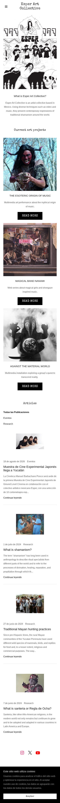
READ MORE (30, 215)
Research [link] (8, 424)
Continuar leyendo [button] (12, 498)
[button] (7, 6)
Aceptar (30, 796)
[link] (30, 6)
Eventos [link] (7, 418)
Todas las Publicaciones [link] (16, 412)
